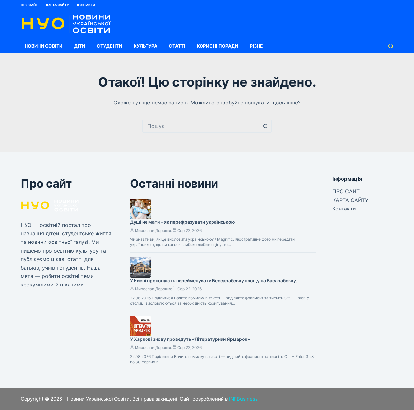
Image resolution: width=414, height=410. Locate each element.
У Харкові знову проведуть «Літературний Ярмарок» (190, 339)
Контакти (86, 5)
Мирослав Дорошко (153, 230)
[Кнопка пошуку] (265, 126)
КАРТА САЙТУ (57, 5)
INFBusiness (243, 399)
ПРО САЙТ (29, 5)
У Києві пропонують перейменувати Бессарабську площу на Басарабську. (213, 280)
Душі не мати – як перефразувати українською (182, 222)
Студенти (109, 46)
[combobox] (201, 126)
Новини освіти (43, 46)
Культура (145, 46)
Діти (79, 46)
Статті (177, 46)
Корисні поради (217, 46)
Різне (256, 46)
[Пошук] (390, 46)
